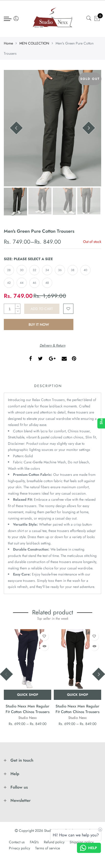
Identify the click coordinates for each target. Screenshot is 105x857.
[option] (52, 128)
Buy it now (39, 324)
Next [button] (89, 128)
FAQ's (34, 842)
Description (48, 385)
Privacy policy (19, 848)
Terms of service (47, 848)
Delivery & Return (52, 345)
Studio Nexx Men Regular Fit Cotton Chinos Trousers (27, 708)
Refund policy (54, 842)
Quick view (44, 646)
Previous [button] (16, 128)
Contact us (17, 842)
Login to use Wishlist (68, 309)
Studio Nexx (27, 717)
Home (8, 43)
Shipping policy (82, 842)
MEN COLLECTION (34, 43)
